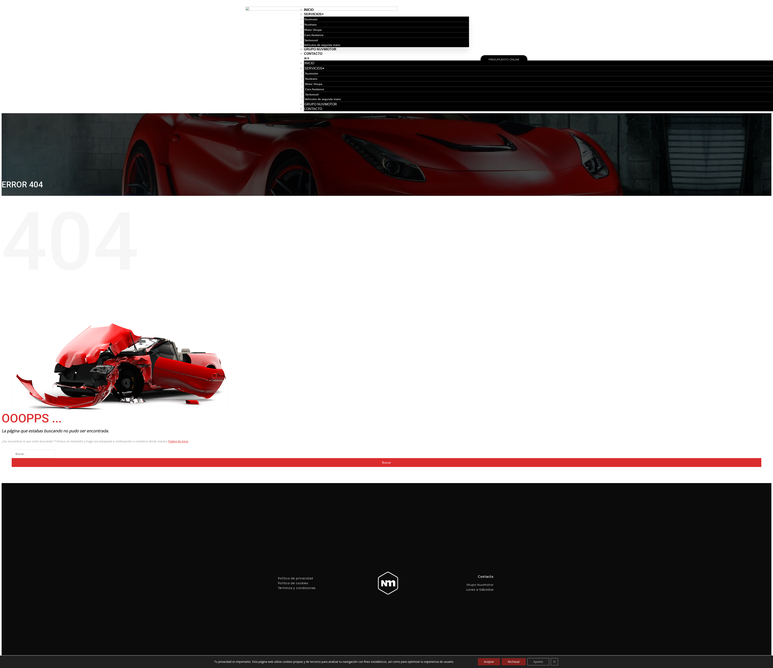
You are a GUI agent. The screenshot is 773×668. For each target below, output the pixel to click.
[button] (386, 58)
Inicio (309, 9)
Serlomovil (311, 40)
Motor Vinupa (313, 29)
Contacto (313, 53)
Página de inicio (178, 441)
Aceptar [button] (489, 662)
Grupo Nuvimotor (320, 49)
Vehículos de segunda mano (322, 45)
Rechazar (514, 662)
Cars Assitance (314, 35)
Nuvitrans (311, 24)
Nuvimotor (311, 19)
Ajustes (538, 662)
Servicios (313, 14)
